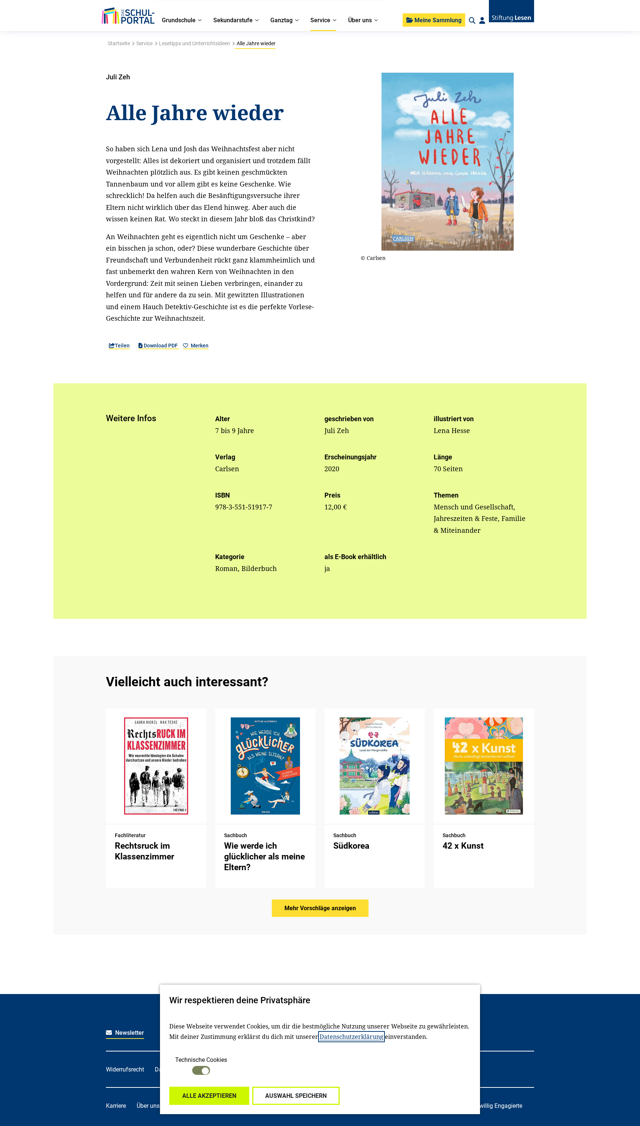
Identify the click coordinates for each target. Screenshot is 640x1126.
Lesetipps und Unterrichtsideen (194, 43)
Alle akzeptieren (209, 1095)
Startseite (119, 43)
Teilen (122, 346)
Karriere (116, 1105)
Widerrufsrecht (125, 1069)
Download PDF (161, 346)
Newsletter (129, 1032)
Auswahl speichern (296, 1095)
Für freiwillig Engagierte (491, 1105)
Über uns (148, 1105)
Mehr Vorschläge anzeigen (320, 908)
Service (144, 43)
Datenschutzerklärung (351, 1037)
